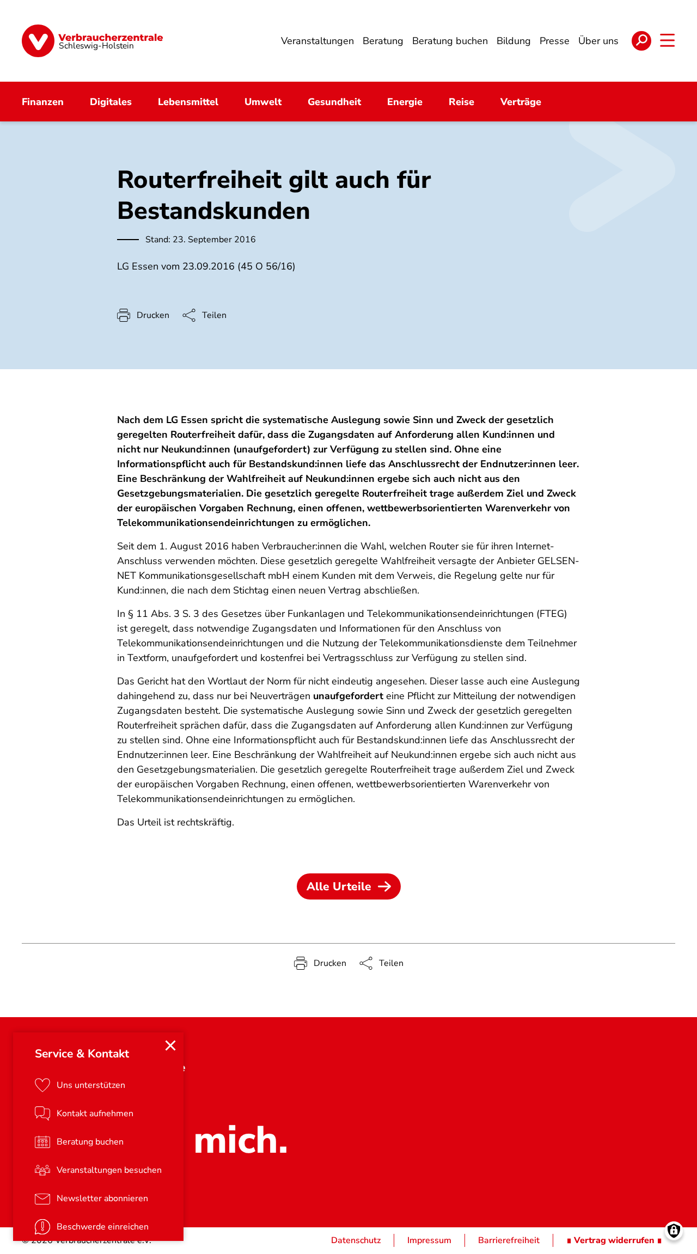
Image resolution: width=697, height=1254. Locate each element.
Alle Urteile (339, 886)
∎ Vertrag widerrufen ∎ (614, 1240)
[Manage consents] (673, 1230)
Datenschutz (356, 1240)
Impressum (429, 1240)
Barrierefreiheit (509, 1240)
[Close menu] (170, 1045)
